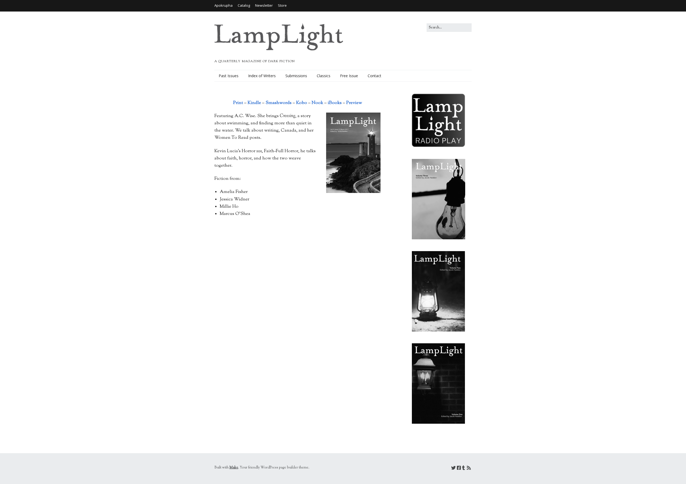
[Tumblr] (463, 468)
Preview (354, 103)
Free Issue (349, 75)
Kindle (254, 103)
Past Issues (228, 75)
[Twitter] (453, 468)
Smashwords (279, 103)
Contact (374, 75)
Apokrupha (223, 5)
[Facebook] (459, 468)
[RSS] (469, 468)
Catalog (244, 5)
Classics (323, 75)
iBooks (335, 103)
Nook (317, 103)
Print (238, 103)
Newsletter (264, 5)
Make (233, 467)
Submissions (296, 75)
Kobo (301, 103)
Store (282, 5)
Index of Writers (262, 75)
